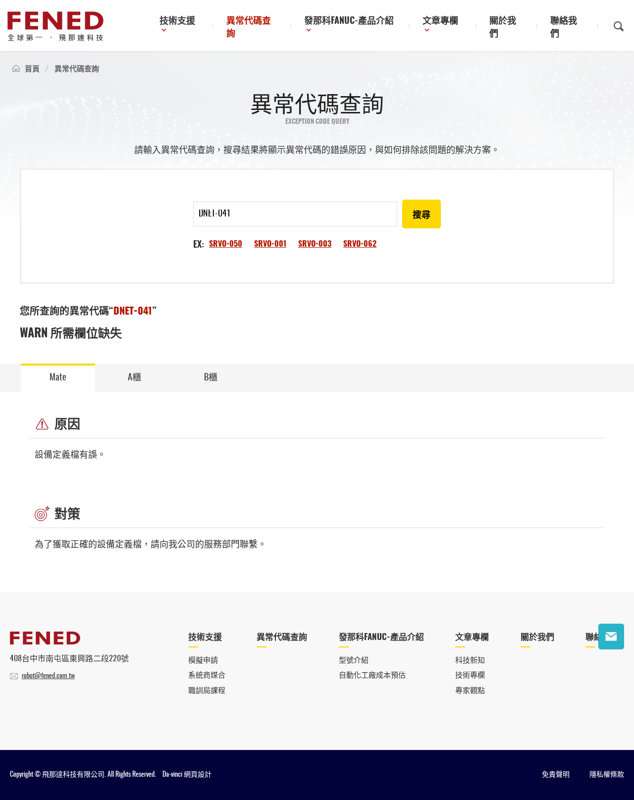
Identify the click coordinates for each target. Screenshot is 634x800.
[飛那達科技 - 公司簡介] (45, 642)
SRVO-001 (270, 244)
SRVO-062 (359, 244)
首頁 (32, 69)
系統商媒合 (206, 675)
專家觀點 (470, 690)
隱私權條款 (606, 774)
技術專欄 (470, 675)
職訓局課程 (206, 690)
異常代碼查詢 (248, 28)
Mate (58, 377)
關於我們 (502, 28)
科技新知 (470, 660)
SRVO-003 (314, 244)
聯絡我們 (563, 28)
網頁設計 (197, 774)
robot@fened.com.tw (48, 676)
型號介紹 (354, 660)
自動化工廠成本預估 (372, 675)
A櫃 (134, 377)
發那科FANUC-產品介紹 (349, 21)
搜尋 (421, 215)
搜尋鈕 (619, 26)
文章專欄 (440, 21)
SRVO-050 (225, 244)
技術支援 (177, 21)
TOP (611, 667)
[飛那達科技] (55, 26)
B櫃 (210, 377)
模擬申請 (203, 660)
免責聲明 (556, 774)
